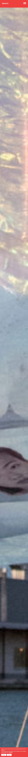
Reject (9, 754)
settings (10, 752)
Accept (4, 754)
